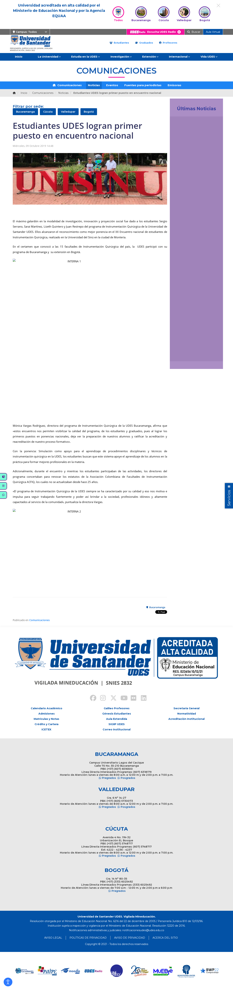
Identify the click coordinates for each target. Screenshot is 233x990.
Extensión (149, 56)
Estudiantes (121, 42)
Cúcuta (48, 111)
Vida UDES (208, 56)
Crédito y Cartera (46, 724)
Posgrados (128, 778)
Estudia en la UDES (84, 56)
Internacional (178, 56)
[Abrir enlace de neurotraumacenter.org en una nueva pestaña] (163, 971)
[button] (8, 982)
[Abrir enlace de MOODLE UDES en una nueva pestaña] (47, 971)
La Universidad (48, 56)
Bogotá (89, 111)
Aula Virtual (213, 32)
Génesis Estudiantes (116, 713)
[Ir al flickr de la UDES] (132, 698)
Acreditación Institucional (186, 719)
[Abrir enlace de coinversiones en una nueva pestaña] (209, 971)
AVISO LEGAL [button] (53, 937)
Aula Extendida (116, 719)
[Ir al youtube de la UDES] (121, 698)
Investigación (119, 56)
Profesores (169, 42)
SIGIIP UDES (116, 724)
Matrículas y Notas (46, 719)
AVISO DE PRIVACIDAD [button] (129, 937)
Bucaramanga (25, 111)
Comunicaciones (69, 85)
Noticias (94, 85)
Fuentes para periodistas (142, 85)
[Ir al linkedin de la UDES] (142, 698)
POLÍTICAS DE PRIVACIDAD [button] (88, 937)
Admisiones (46, 713)
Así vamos (182, 354)
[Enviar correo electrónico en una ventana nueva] (143, 930)
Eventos (112, 85)
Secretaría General (186, 708)
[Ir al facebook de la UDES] (91, 698)
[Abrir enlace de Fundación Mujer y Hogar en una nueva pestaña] (117, 971)
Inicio (18, 56)
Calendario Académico (46, 708)
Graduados (146, 42)
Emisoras (174, 85)
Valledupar (68, 111)
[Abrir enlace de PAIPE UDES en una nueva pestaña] (24, 971)
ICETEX (46, 729)
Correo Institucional (117, 729)
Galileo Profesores (116, 708)
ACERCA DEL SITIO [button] (165, 937)
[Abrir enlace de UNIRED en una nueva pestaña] (94, 971)
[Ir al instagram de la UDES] (101, 698)
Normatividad (186, 713)
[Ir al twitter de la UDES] (111, 698)
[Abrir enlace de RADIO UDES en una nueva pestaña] (70, 971)
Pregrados (109, 778)
